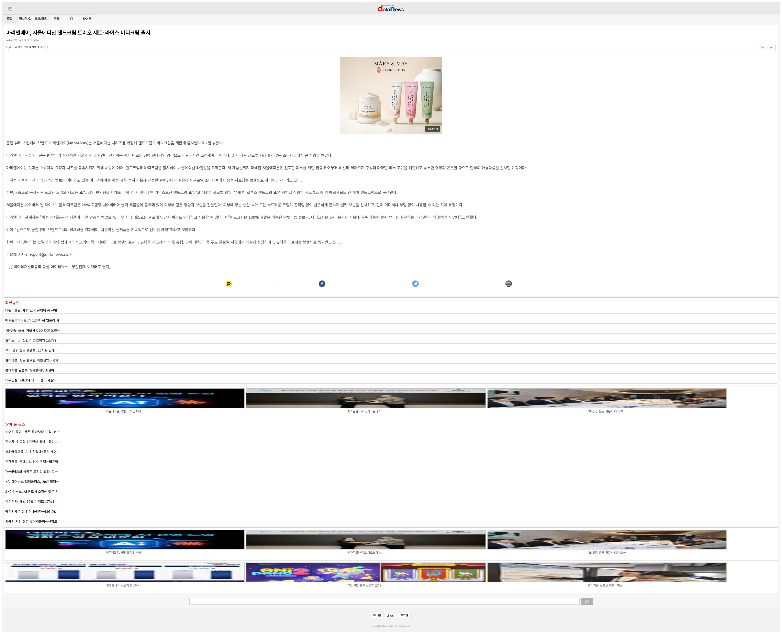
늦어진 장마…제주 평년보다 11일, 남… (32, 431)
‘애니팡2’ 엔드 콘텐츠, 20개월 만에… (31, 350)
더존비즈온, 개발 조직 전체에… (125, 411)
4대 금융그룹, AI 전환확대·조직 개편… (32, 451)
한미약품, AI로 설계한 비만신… (606, 585)
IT (71, 18)
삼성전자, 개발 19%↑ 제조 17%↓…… (33, 501)
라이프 (87, 18)
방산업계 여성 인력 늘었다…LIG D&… (32, 511)
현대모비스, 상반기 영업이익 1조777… (32, 340)
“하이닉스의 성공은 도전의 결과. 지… (31, 471)
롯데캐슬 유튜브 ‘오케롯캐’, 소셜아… (31, 370)
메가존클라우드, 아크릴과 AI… (365, 411)
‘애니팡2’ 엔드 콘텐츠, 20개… (365, 585)
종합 (10, 18)
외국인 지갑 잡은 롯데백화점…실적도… (32, 521)
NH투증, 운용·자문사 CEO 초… (607, 411)
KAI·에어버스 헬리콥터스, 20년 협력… (32, 481)
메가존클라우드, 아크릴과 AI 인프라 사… (33, 320)
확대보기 (433, 129)
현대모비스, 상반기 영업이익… (124, 585)
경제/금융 (40, 18)
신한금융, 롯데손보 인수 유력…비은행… (33, 461)
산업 (56, 18)
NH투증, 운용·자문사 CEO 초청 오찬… (32, 330)
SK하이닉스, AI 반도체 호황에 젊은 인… (33, 491)
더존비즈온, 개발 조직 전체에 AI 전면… (32, 310)
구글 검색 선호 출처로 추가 (27, 46)
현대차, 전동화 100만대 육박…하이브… (33, 441)
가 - (771, 47)
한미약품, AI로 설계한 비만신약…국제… (33, 360)
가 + (762, 47)
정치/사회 (25, 18)
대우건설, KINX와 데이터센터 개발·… (31, 380)
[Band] (509, 283)
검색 (587, 601)
